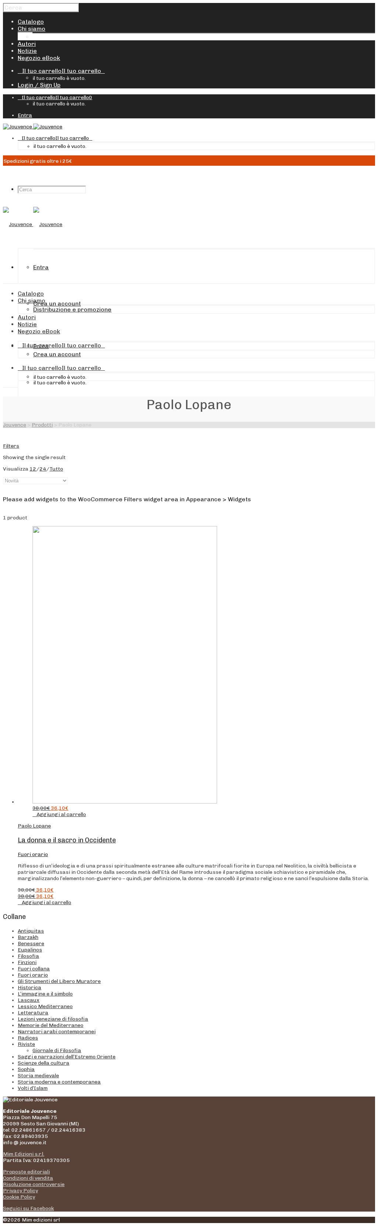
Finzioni (27, 962)
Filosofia (28, 956)
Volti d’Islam (33, 1088)
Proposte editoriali (26, 1172)
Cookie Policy (19, 1197)
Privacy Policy (20, 1191)
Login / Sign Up (39, 84)
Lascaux (28, 1000)
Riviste (26, 1044)
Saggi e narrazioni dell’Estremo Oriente (67, 1057)
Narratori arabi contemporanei (57, 1031)
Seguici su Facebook (28, 1208)
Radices (28, 1038)
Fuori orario (33, 854)
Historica (29, 987)
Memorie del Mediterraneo (50, 1025)
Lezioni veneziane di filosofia (53, 1019)
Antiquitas (31, 931)
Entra (25, 115)
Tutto (56, 469)
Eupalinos (30, 950)
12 (33, 469)
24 (42, 469)
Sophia (26, 1069)
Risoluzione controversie (34, 1184)
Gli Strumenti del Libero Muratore (59, 981)
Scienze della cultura (43, 1063)
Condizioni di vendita (28, 1178)
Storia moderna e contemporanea (59, 1082)
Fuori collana (34, 969)
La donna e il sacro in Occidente (67, 840)
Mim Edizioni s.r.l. (23, 1154)
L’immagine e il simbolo (45, 994)
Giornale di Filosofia (56, 1050)
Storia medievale (38, 1075)
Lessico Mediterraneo (45, 1006)
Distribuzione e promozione (71, 36)
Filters (11, 446)
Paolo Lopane (34, 826)
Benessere (31, 943)
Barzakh (28, 937)
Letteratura (33, 1013)
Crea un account (57, 303)
